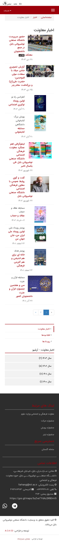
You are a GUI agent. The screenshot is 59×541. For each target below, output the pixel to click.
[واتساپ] (6, 506)
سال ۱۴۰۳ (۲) (45, 358)
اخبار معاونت (44, 329)
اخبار (35, 17)
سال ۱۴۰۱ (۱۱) (45, 374)
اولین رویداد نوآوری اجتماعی (17, 103)
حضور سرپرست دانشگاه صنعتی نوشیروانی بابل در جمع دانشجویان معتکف (20, 46)
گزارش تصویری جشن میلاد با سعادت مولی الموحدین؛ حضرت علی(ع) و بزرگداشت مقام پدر (20, 76)
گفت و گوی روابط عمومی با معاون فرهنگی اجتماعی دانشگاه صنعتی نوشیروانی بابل (20, 187)
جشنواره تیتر (48, 434)
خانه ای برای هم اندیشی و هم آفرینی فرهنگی (18, 260)
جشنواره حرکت (47, 421)
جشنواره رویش (47, 427)
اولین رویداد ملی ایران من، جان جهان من (16, 235)
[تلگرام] (17, 506)
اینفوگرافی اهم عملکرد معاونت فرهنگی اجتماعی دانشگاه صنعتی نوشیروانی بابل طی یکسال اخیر (20, 155)
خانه (15, 4)
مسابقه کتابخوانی (20, 130)
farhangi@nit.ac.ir (27, 485)
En (20, 4)
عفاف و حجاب (17, 216)
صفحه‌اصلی (46, 17)
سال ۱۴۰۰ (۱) (45, 381)
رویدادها (46, 341)
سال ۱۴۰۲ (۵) (45, 366)
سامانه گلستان (48, 449)
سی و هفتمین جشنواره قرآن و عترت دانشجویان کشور (20, 290)
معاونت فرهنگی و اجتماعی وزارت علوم (37, 414)
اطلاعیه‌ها (46, 335)
